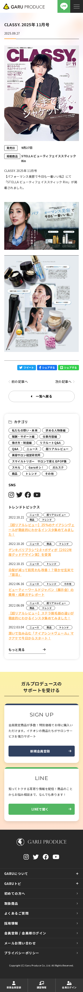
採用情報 (11, 923)
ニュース (32, 449)
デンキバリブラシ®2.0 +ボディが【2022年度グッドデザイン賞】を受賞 (40, 552)
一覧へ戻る (44, 396)
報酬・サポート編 (23, 436)
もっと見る (17, 649)
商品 (15, 474)
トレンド (31, 474)
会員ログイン (69, 987)
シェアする (48, 367)
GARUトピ (12, 883)
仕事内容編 (50, 436)
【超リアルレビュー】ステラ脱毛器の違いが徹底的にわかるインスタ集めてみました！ (41, 615)
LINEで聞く (40, 809)
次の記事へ (63, 381)
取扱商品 (11, 903)
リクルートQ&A (50, 443)
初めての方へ (14, 893)
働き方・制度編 (22, 443)
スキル (16, 467)
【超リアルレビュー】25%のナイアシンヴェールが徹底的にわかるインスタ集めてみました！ (42, 530)
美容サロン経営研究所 (26, 455)
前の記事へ (19, 381)
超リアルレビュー (57, 449)
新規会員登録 (40, 751)
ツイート (29, 367)
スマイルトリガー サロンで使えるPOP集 (39, 461)
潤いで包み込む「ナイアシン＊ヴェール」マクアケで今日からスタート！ (41, 635)
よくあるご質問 (16, 913)
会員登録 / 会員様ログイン (25, 933)
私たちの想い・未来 (25, 430)
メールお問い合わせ (20, 943)
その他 (49, 474)
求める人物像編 (56, 430)
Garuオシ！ (36, 467)
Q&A (15, 449)
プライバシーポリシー (21, 953)
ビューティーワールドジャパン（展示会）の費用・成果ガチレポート (41, 592)
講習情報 (42, 987)
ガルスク (58, 467)
